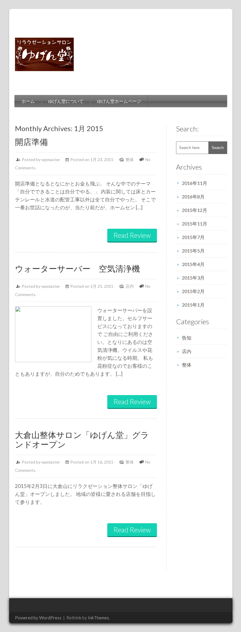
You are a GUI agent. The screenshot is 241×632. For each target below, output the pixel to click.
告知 (186, 337)
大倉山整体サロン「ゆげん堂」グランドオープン (82, 439)
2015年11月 (194, 223)
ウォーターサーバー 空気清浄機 (77, 268)
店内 (129, 286)
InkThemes (98, 617)
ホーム (28, 101)
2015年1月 (193, 304)
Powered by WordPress (38, 617)
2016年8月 (193, 196)
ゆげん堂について (65, 101)
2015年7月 (193, 237)
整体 (129, 159)
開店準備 (31, 142)
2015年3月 (193, 277)
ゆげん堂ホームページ (119, 101)
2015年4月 (193, 264)
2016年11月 (194, 183)
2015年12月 (194, 210)
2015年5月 (193, 250)
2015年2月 (193, 291)
